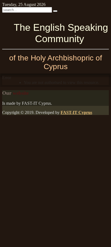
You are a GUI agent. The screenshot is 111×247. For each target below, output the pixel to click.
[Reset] (55, 11)
